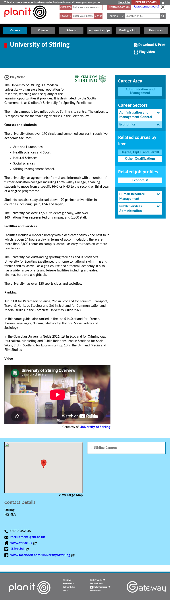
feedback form (96, 584)
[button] (43, 463)
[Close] (163, 3)
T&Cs (65, 591)
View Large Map (71, 495)
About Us (67, 580)
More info (124, 2)
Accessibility (68, 584)
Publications (95, 591)
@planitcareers (100, 587)
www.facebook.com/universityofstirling (40, 555)
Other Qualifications (140, 159)
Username (65, 7)
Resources (156, 30)
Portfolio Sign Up (119, 7)
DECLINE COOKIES (145, 2)
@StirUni (17, 549)
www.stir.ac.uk (21, 543)
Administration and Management (140, 91)
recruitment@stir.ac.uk (27, 537)
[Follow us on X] (163, 7)
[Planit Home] (25, 21)
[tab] (140, 115)
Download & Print (151, 46)
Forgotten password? (146, 6)
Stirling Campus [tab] (105, 448)
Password (65, 15)
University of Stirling (95, 427)
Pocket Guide (96, 580)
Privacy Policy (69, 587)
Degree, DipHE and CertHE (140, 152)
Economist (140, 180)
